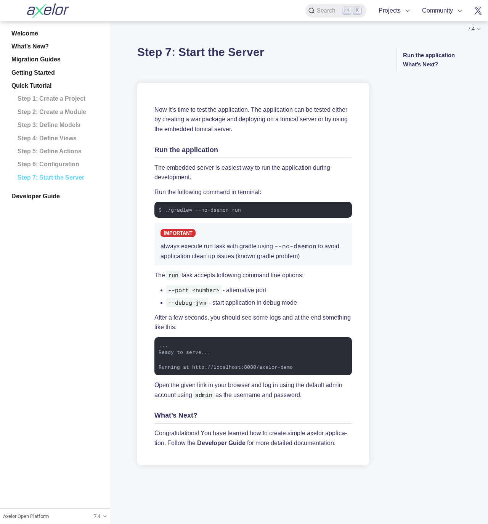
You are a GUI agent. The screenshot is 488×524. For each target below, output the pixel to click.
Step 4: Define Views (47, 138)
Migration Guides (36, 59)
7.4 (471, 29)
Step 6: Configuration (48, 164)
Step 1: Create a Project (51, 99)
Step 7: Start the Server (51, 177)
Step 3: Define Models (49, 125)
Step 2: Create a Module (52, 112)
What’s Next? (420, 64)
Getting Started (33, 72)
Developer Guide (35, 196)
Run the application (429, 55)
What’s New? (30, 46)
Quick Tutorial (31, 85)
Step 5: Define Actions (50, 151)
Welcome (24, 33)
